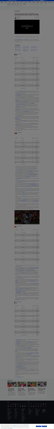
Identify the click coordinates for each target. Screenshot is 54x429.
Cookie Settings (10, 428)
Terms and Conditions (25, 424)
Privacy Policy (15, 425)
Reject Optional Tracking (38, 426)
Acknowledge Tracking (44, 426)
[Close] (53, 426)
